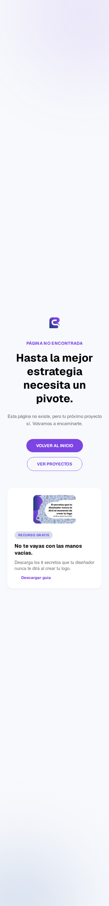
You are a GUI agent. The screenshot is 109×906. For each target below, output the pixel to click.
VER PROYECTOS (54, 464)
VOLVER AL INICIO (54, 445)
